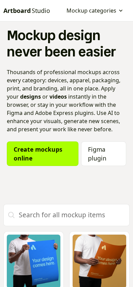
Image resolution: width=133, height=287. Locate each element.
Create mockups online (38, 153)
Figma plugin (97, 153)
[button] (95, 10)
